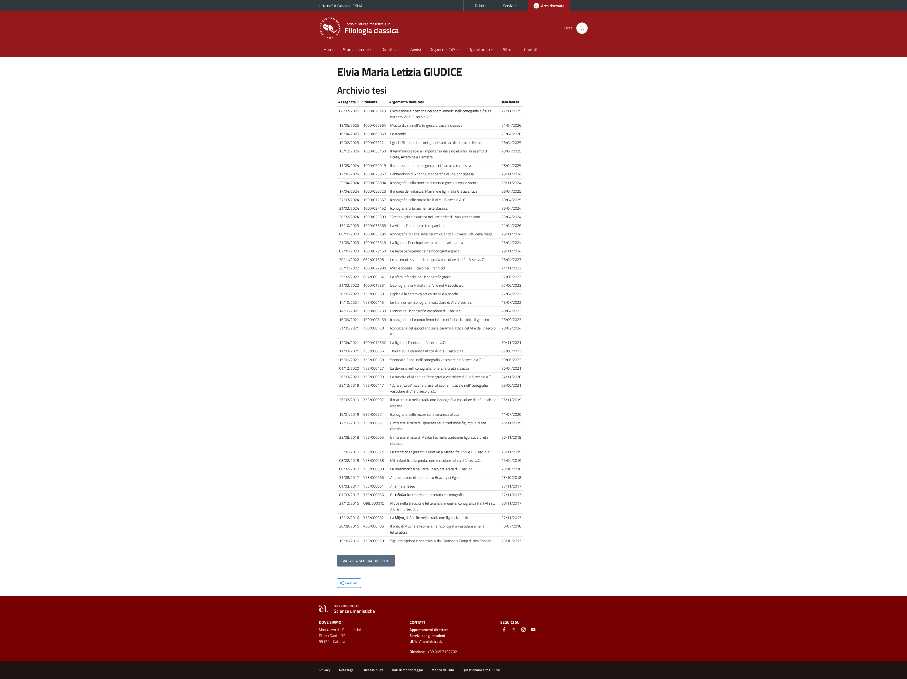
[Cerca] (582, 28)
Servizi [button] (508, 6)
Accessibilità (373, 670)
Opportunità (479, 49)
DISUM (357, 5)
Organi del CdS (442, 49)
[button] (349, 583)
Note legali (347, 670)
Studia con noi (356, 49)
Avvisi (415, 49)
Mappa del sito (443, 670)
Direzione (417, 651)
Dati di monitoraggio (407, 670)
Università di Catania (333, 5)
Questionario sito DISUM (481, 670)
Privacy (324, 670)
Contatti (531, 49)
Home (329, 49)
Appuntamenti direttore (429, 629)
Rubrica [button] (481, 6)
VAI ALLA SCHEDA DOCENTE (366, 561)
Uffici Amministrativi (427, 641)
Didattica (389, 49)
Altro (507, 49)
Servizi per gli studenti (428, 635)
